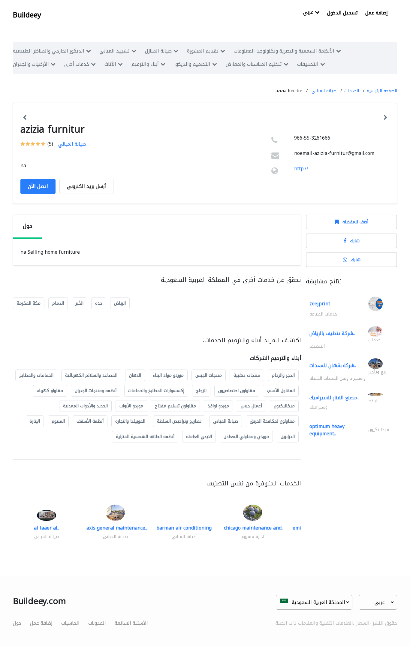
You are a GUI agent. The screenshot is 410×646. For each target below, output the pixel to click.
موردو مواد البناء (168, 375)
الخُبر (79, 303)
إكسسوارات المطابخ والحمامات (156, 391)
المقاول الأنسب (281, 391)
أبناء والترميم (145, 64)
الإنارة (35, 421)
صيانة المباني (324, 91)
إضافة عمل (376, 12)
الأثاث (110, 64)
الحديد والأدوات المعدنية (85, 406)
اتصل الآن (38, 186)
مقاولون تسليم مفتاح (175, 406)
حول (17, 623)
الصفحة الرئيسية (382, 91)
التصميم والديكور (192, 64)
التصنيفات (307, 64)
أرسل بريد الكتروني (86, 186)
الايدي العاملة (199, 437)
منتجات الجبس (208, 375)
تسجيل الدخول (342, 12)
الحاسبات (70, 623)
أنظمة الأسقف (90, 421)
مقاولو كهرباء (50, 391)
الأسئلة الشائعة (131, 623)
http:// (301, 168)
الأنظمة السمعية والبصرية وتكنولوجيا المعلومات (284, 51)
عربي (309, 13)
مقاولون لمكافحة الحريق (272, 421)
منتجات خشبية (247, 375)
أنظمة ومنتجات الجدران (95, 391)
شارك (355, 241)
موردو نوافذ (218, 406)
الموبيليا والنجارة (130, 421)
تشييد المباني (115, 51)
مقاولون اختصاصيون (236, 391)
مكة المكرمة (29, 303)
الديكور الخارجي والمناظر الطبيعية (48, 51)
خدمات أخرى (76, 64)
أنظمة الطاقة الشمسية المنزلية (145, 437)
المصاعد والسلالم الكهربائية (91, 375)
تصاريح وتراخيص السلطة (179, 421)
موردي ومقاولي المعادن (246, 437)
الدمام (58, 303)
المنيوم (58, 421)
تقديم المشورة (203, 51)
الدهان (135, 375)
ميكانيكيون (284, 406)
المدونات (97, 623)
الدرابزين (288, 437)
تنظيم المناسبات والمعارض (254, 64)
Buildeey (27, 15)
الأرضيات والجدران (31, 64)
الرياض (120, 303)
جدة (98, 303)
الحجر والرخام (283, 375)
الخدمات (351, 91)
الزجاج (201, 391)
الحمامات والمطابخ (36, 375)
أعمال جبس (251, 406)
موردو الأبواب (131, 406)
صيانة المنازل (158, 51)
